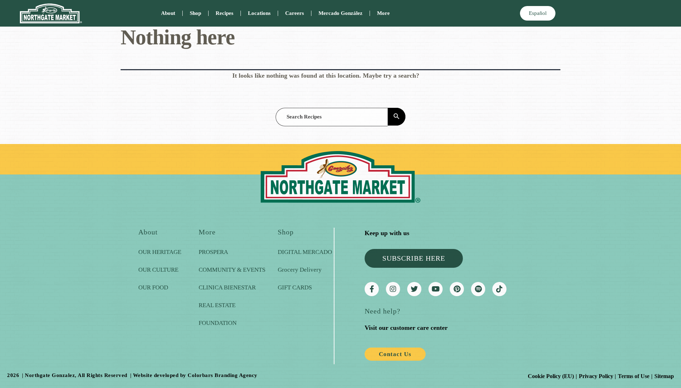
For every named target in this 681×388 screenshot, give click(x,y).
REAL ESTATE (217, 305)
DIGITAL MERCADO (305, 252)
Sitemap (664, 376)
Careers (294, 13)
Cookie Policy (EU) (551, 376)
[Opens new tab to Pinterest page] (457, 289)
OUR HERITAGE (159, 252)
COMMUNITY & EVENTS (232, 269)
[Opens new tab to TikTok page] (499, 289)
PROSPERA (213, 252)
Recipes (224, 13)
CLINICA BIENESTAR (227, 287)
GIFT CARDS (295, 287)
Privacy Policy (596, 376)
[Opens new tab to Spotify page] (478, 289)
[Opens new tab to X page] (414, 289)
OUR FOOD (153, 287)
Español (538, 13)
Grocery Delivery (300, 269)
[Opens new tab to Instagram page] (393, 289)
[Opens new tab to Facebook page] (372, 289)
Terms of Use (633, 376)
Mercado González (340, 13)
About (168, 13)
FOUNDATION (218, 323)
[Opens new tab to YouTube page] (435, 289)
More (383, 13)
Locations (259, 13)
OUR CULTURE (158, 269)
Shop (195, 13)
